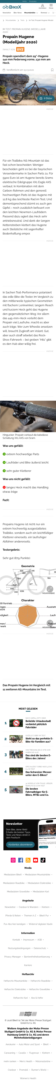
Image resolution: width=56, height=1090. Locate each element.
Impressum (28, 940)
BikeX (46, 1044)
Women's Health (28, 1078)
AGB (39, 940)
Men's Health (26, 1061)
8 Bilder (48, 98)
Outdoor (12, 1070)
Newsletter (7, 13)
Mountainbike (29, 13)
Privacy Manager (12, 957)
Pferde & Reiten (13, 915)
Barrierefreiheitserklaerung (37, 957)
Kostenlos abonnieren (20, 844)
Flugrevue (34, 1053)
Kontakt (16, 940)
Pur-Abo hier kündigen (15, 924)
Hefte (24, 1)
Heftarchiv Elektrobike (15, 989)
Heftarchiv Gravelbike (39, 989)
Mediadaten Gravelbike (18, 891)
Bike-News (18, 13)
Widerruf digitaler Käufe (40, 924)
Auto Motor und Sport (29, 1044)
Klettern (45, 907)
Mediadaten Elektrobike (39, 883)
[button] (28, 89)
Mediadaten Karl (41, 891)
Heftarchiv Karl (20, 998)
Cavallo (22, 1053)
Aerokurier (11, 1044)
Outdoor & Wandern (28, 907)
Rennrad (44, 13)
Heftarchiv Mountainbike (15, 981)
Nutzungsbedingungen (19, 948)
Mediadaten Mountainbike (37, 874)
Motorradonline (43, 1061)
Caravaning (9, 1053)
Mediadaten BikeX (13, 874)
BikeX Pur (44, 915)
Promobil (23, 1070)
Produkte (32, 1)
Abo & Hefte (37, 998)
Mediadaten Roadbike (13, 883)
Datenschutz (40, 948)
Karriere (28, 965)
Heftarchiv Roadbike (40, 981)
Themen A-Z (30, 915)
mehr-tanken (10, 1061)
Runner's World (38, 1070)
